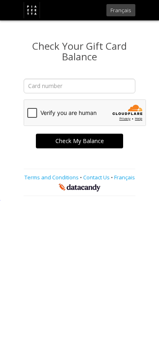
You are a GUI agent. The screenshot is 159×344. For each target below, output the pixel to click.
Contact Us (97, 177)
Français (120, 10)
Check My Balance (79, 141)
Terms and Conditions (52, 177)
